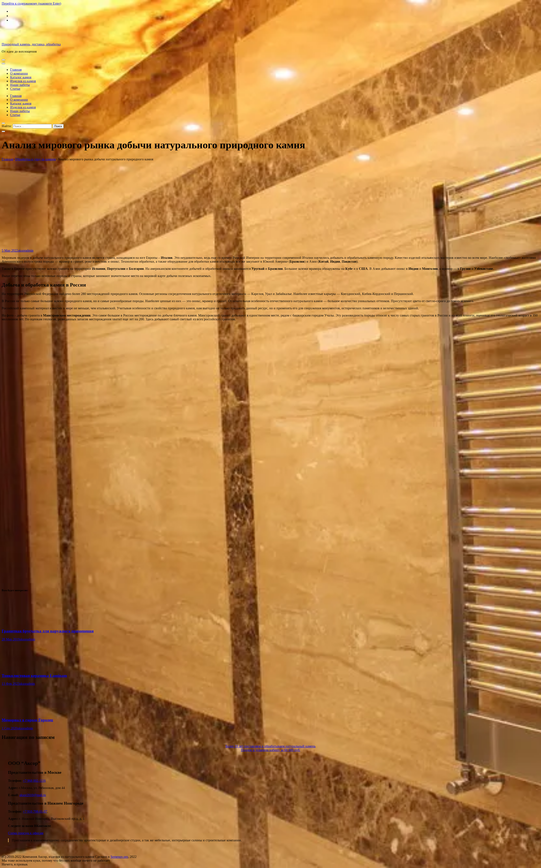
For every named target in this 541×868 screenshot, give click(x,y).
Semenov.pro (119, 856)
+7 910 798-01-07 (35, 811)
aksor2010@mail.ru (32, 795)
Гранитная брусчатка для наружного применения (48, 631)
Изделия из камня (23, 81)
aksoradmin (25, 250)
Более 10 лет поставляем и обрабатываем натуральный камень (270, 746)
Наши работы (20, 85)
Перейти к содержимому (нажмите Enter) (31, 3)
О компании (19, 73)
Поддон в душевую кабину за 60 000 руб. (270, 750)
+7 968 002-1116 (34, 780)
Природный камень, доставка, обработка (31, 44)
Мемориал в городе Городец (27, 720)
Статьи (15, 88)
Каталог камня (20, 77)
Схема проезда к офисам (25, 833)
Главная (16, 69)
